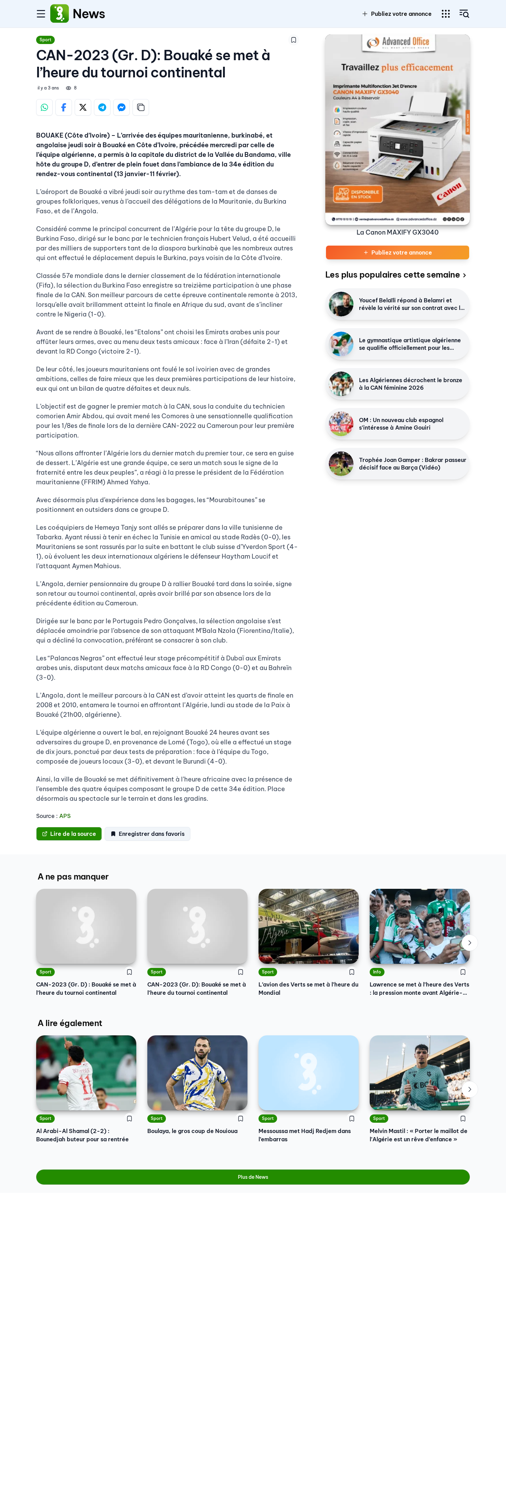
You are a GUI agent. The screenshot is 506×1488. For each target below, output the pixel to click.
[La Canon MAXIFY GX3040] (397, 129)
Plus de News (253, 1177)
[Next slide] (470, 943)
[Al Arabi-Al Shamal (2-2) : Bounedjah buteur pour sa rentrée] (86, 1072)
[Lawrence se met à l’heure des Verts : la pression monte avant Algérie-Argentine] (420, 926)
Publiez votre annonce (401, 13)
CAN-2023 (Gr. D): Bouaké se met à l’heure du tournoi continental (196, 988)
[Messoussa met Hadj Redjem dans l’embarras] (309, 1072)
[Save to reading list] (293, 39)
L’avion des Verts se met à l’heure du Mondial (308, 988)
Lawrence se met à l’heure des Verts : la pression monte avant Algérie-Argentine (419, 989)
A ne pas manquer (73, 876)
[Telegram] (102, 107)
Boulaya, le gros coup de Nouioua (192, 1131)
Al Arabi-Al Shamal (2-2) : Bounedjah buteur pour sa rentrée (82, 1135)
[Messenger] (121, 107)
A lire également (70, 1023)
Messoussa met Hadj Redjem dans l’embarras (305, 1135)
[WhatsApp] (44, 107)
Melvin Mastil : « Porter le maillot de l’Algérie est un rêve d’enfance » (418, 1135)
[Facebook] (63, 107)
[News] (59, 13)
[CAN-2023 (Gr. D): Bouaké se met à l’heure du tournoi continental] (197, 926)
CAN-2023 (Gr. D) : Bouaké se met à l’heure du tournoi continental (86, 988)
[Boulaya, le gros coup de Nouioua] (197, 1072)
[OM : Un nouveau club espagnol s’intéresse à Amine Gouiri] (341, 423)
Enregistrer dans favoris (152, 833)
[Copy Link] (141, 107)
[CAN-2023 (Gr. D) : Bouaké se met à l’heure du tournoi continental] (86, 926)
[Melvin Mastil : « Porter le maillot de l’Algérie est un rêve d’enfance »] (420, 1072)
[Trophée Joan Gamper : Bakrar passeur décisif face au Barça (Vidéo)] (341, 463)
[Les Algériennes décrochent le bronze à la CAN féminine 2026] (341, 383)
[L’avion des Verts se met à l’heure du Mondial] (309, 926)
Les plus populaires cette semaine (392, 274)
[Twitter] (83, 107)
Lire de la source (73, 833)
